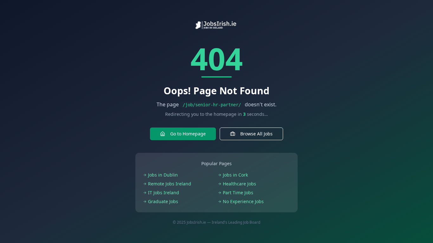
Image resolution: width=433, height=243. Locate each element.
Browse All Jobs (256, 134)
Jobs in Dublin (163, 175)
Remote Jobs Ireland (169, 184)
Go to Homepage (188, 134)
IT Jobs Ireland (163, 193)
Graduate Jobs (163, 201)
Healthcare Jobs (239, 184)
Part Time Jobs (238, 193)
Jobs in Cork (235, 175)
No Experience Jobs (243, 201)
